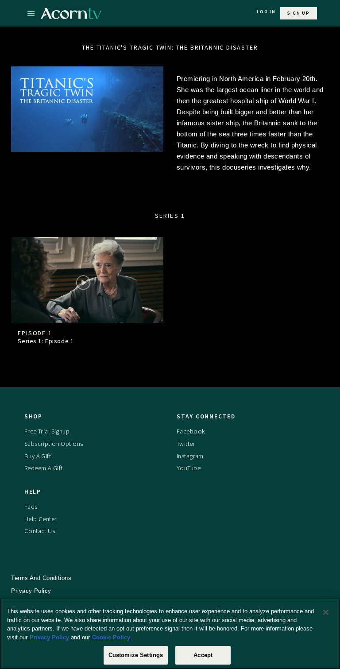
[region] (170, 633)
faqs (31, 506)
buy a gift (37, 456)
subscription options (53, 444)
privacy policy (31, 591)
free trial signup (47, 431)
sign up (298, 13)
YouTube (189, 468)
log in (266, 12)
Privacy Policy (49, 637)
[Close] (326, 612)
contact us (39, 531)
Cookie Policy (111, 637)
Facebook (191, 431)
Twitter (186, 444)
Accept (202, 655)
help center (40, 519)
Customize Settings (135, 655)
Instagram (190, 456)
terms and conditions (41, 578)
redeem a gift (43, 468)
